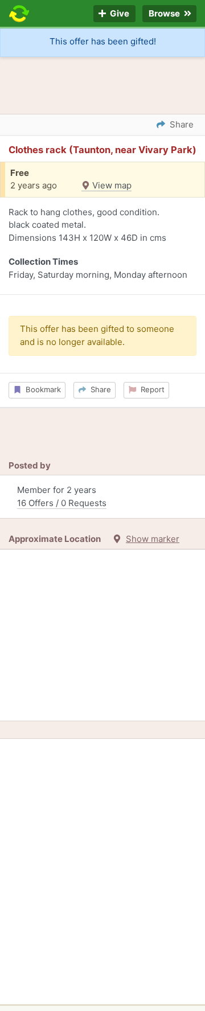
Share (98, 389)
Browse (165, 14)
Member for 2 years (61, 496)
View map (111, 185)
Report (150, 389)
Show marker (152, 538)
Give (118, 14)
